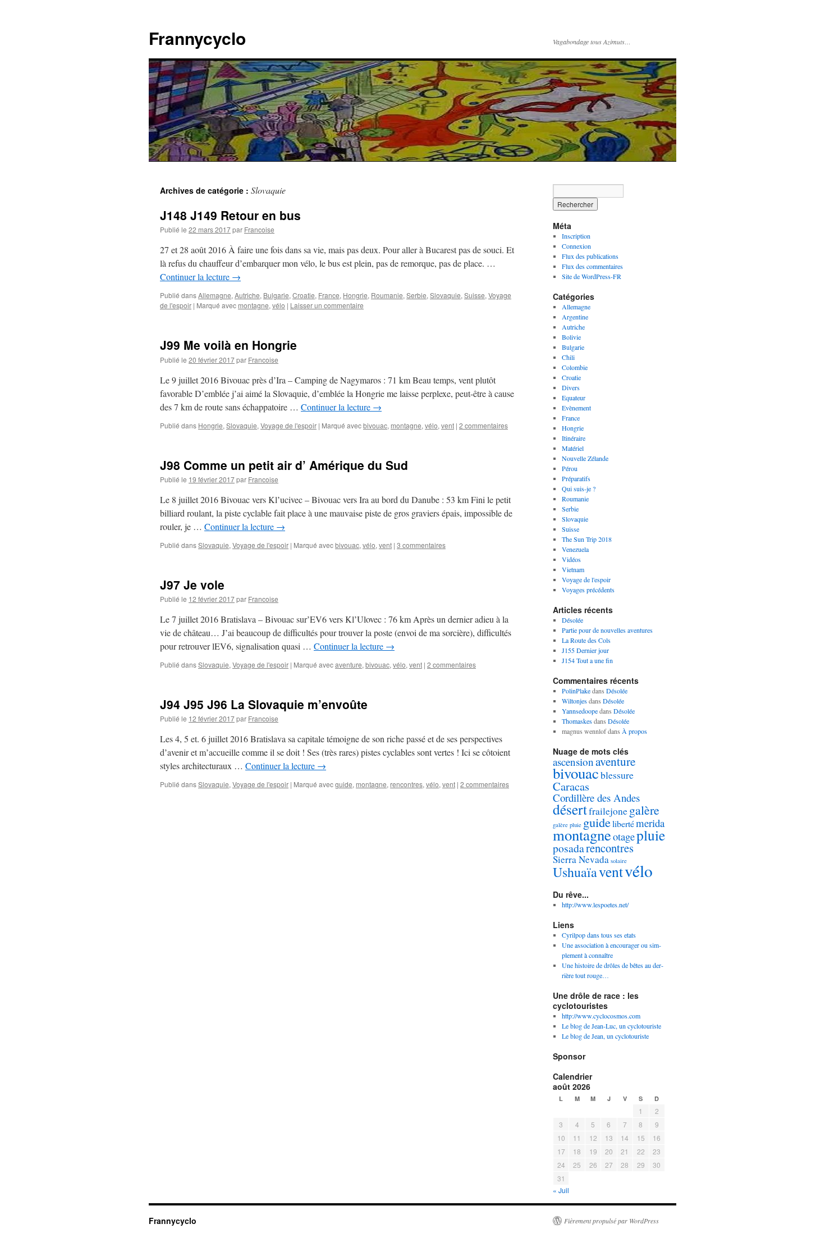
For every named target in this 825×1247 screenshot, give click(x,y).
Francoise (259, 229)
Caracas (571, 786)
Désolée (572, 619)
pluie (650, 834)
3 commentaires (421, 545)
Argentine (575, 316)
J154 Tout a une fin (587, 660)
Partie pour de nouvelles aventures (607, 629)
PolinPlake (576, 690)
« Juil (561, 1190)
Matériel (573, 448)
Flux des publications (590, 256)
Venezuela (575, 549)
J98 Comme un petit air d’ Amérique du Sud (284, 464)
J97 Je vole (192, 584)
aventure (348, 664)
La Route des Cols (586, 640)
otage (624, 836)
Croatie (303, 295)
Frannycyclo (197, 38)
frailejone (608, 811)
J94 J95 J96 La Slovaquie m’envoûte (264, 704)
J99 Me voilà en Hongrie (228, 344)
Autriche (247, 295)
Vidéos (571, 559)
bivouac (375, 425)
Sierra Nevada (581, 859)
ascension (573, 762)
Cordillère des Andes (596, 798)
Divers (571, 387)
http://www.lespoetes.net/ (595, 904)
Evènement (576, 407)
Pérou (570, 468)
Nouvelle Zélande (585, 458)
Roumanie (387, 295)
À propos (634, 731)
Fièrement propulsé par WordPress (611, 1220)
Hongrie (355, 295)
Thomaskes (577, 720)
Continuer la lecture (200, 276)
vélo (278, 305)
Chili (568, 357)
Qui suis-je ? (578, 488)
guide (343, 784)
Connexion (576, 245)
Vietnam (573, 569)
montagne (253, 305)
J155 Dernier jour (585, 650)
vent (447, 425)
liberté (623, 823)
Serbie (416, 295)
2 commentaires (483, 425)
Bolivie (571, 336)
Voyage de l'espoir (288, 425)
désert (570, 809)
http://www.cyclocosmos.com (601, 1015)
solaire (619, 861)
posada (568, 848)
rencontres (406, 784)
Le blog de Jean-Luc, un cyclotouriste (611, 1025)
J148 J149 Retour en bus (230, 215)
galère (644, 810)
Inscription (576, 235)
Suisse (474, 295)
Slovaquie (445, 295)
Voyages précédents (588, 589)
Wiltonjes (574, 700)
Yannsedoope (580, 710)
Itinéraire (573, 437)
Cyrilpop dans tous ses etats (599, 934)
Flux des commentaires (592, 266)
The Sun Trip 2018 (587, 539)
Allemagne (214, 295)
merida (650, 823)
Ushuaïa (575, 872)
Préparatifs (576, 478)
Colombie (575, 367)
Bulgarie (276, 295)
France (329, 295)
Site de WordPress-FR (591, 276)
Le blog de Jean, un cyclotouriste (605, 1035)
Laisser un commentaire (327, 305)
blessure (617, 775)
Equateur (573, 397)
